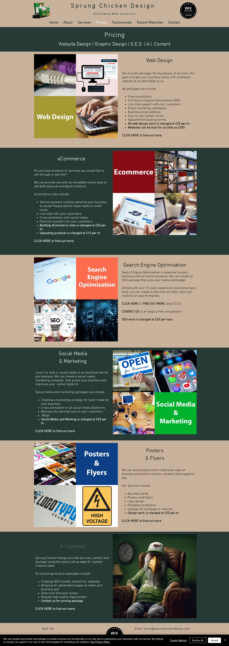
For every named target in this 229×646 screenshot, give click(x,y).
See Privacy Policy (100, 641)
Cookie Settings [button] (178, 640)
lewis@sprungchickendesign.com (167, 629)
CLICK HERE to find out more (142, 136)
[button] (84, 22)
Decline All (197, 640)
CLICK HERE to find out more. (54, 241)
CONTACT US (130, 312)
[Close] (225, 640)
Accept (214, 640)
